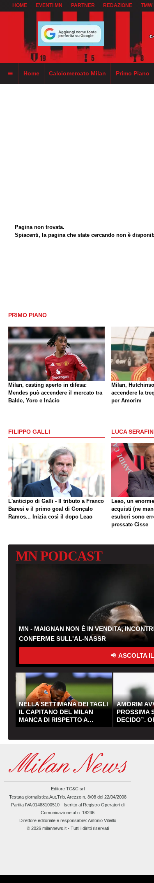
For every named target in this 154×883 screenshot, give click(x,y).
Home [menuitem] (31, 73)
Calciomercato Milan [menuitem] (77, 73)
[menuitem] (10, 74)
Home (19, 5)
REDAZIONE (117, 5)
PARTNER (83, 5)
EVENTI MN (49, 5)
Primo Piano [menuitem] (132, 73)
